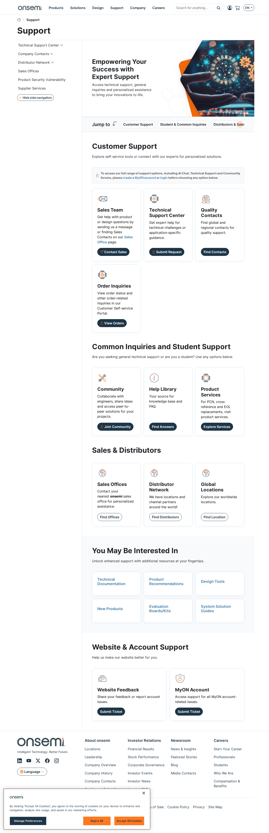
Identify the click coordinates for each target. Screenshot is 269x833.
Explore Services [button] (217, 427)
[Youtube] (29, 760)
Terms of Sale (153, 807)
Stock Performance (143, 757)
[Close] (143, 793)
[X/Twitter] (39, 760)
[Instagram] (56, 760)
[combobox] (193, 8)
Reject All (97, 820)
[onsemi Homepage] (30, 8)
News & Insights (183, 749)
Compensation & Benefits (227, 783)
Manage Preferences (28, 820)
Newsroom (181, 740)
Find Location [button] (214, 517)
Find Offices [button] (109, 517)
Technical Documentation (111, 581)
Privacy (199, 807)
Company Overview (100, 765)
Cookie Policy (178, 807)
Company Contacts (33, 54)
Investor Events (140, 773)
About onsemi (97, 740)
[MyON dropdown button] (231, 8)
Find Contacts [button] (215, 252)
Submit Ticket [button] (111, 711)
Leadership (93, 757)
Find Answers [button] (163, 427)
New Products (110, 609)
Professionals (224, 757)
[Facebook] (48, 760)
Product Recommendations (166, 581)
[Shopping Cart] (239, 8)
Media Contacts (183, 773)
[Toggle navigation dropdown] (61, 45)
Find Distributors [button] (165, 517)
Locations (92, 749)
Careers (221, 740)
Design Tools (213, 581)
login (164, 177)
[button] (218, 8)
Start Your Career (228, 749)
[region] (76, 809)
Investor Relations (144, 740)
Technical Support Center (38, 45)
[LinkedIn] (20, 760)
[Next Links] (240, 124)
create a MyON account (139, 177)
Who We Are (223, 773)
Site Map (215, 807)
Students (221, 765)
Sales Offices (28, 71)
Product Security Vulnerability (42, 80)
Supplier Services (32, 88)
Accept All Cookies (129, 820)
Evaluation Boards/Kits (160, 608)
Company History (99, 773)
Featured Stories (184, 757)
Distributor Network (34, 62)
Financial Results (141, 749)
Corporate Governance (146, 765)
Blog (174, 765)
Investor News (139, 781)
